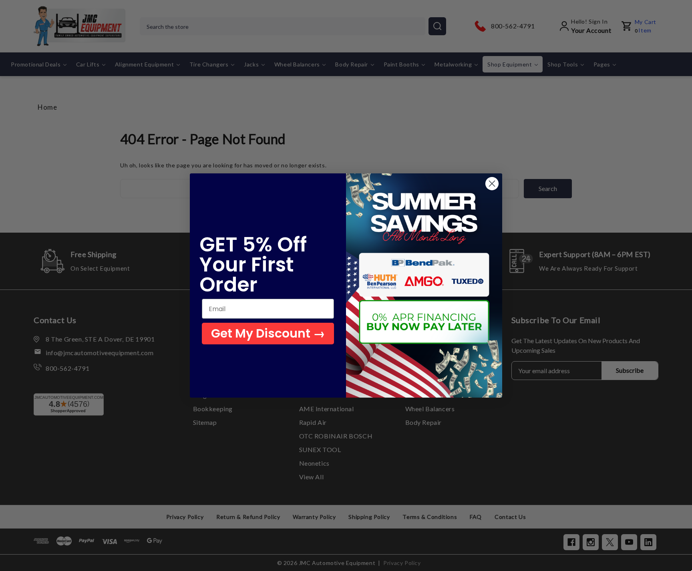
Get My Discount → (268, 333)
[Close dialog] (492, 184)
